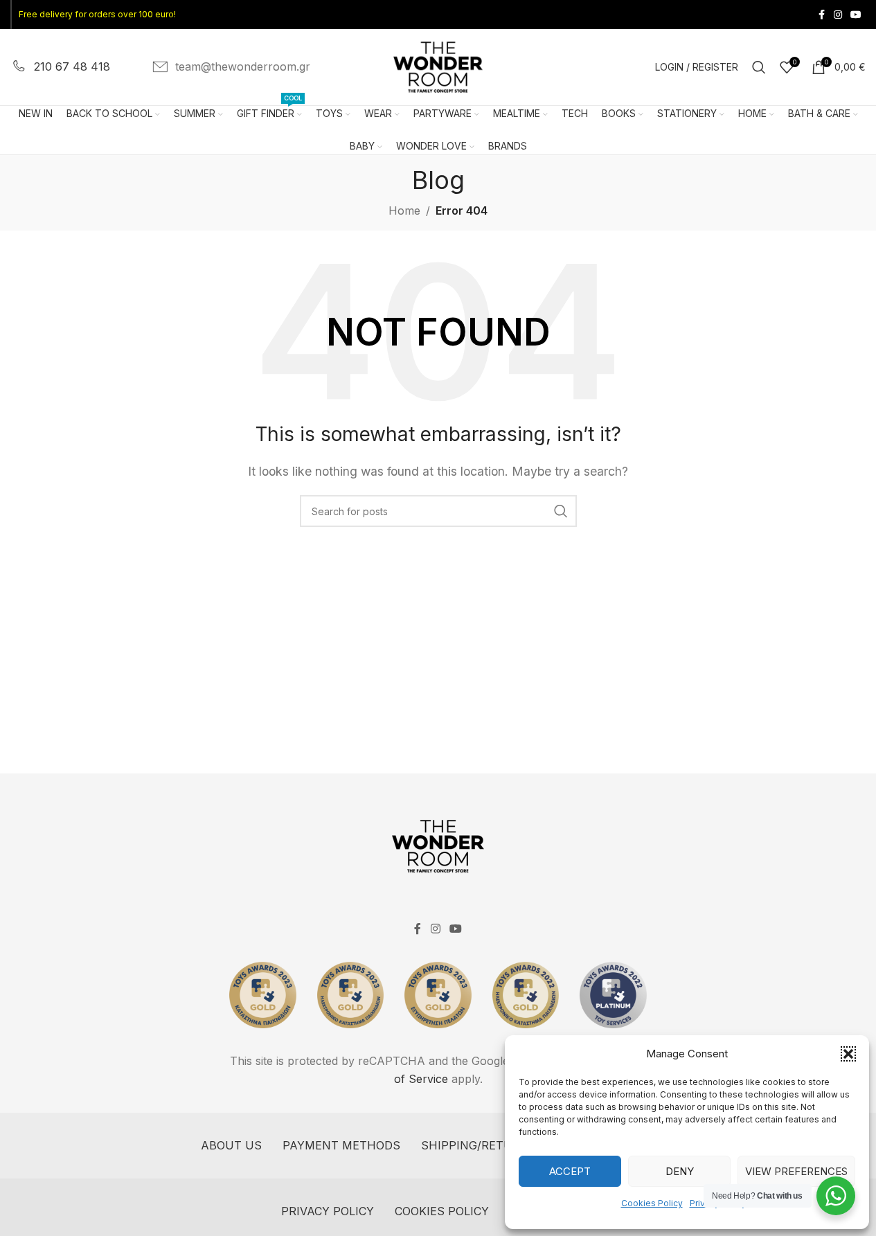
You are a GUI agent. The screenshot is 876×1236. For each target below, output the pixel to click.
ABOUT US (231, 1145)
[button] (848, 1054)
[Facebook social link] (821, 15)
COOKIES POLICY (442, 1211)
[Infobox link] (60, 67)
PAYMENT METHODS (341, 1145)
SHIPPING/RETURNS (479, 1145)
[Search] (759, 67)
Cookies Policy (652, 1203)
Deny (679, 1171)
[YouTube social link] (856, 15)
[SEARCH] (561, 511)
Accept (570, 1171)
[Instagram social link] (838, 15)
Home (404, 210)
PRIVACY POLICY (327, 1211)
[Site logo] (438, 66)
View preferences (796, 1171)
